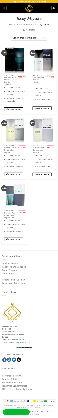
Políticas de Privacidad (13, 279)
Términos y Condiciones (14, 283)
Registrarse (47, 405)
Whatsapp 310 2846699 (14, 405)
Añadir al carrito (13, 109)
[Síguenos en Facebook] (4, 359)
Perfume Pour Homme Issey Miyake (10, 150)
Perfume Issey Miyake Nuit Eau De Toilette (10, 81)
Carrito (37, 407)
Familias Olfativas (11, 379)
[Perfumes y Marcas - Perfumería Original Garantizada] (29, 8)
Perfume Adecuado (12, 382)
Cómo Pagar (8, 273)
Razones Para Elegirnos (14, 266)
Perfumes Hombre (25, 24)
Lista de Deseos (24, 407)
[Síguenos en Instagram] (9, 359)
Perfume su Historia (12, 375)
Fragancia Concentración (15, 385)
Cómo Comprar (10, 270)
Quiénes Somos (10, 263)
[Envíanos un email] (19, 359)
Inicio (10, 24)
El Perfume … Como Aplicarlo (17, 389)
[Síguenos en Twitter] (14, 359)
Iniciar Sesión (33, 405)
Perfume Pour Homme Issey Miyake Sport (10, 215)
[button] (4, 8)
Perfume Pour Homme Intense (38, 79)
